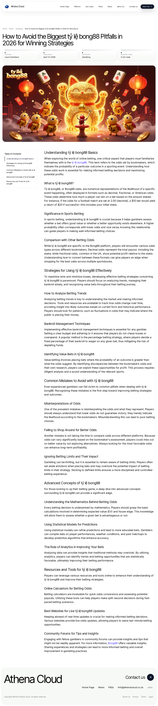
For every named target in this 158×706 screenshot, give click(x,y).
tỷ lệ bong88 (79, 162)
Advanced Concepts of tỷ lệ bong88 (20, 177)
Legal (150, 697)
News (11, 29)
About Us (126, 697)
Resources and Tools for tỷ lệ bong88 (17, 182)
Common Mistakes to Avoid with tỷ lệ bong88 (20, 171)
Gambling (19, 29)
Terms (143, 697)
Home (4, 29)
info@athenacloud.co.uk (130, 687)
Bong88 (113, 643)
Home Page (88, 687)
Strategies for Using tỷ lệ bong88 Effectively (19, 164)
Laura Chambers (12, 57)
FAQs (111, 687)
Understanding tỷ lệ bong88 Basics (20, 159)
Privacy (136, 697)
